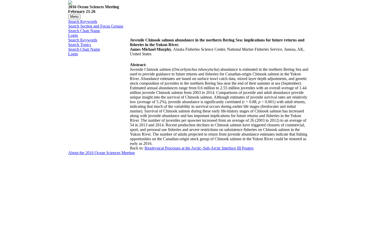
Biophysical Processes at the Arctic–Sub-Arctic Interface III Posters (199, 148)
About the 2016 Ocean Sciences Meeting (101, 153)
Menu (74, 17)
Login (73, 35)
